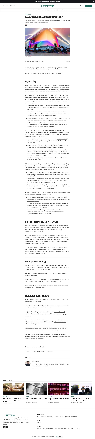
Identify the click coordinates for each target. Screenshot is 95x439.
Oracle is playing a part (36, 158)
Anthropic (50, 351)
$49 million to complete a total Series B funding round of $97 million (51, 279)
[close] (93, 2)
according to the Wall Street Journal (40, 269)
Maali (53, 436)
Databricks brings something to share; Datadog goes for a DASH (13, 400)
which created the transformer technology (55, 153)
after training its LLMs (60, 322)
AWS (38, 351)
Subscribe (88, 5)
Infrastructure (49, 428)
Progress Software (43, 351)
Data (78, 428)
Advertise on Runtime (61, 10)
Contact (35, 10)
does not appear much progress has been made (48, 251)
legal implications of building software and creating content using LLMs (48, 185)
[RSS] (7, 427)
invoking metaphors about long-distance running (38, 194)
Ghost (49, 436)
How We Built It (41, 428)
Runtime (38, 436)
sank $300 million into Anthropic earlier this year (44, 145)
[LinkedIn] (4, 427)
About (30, 10)
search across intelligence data (60, 299)
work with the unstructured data (61, 336)
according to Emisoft (56, 239)
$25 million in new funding (44, 285)
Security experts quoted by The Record (35, 247)
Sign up (39, 422)
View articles (35, 368)
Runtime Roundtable (50, 10)
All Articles (41, 10)
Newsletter (28, 14)
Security (73, 428)
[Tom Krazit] (26, 25)
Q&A (55, 428)
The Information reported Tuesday (47, 182)
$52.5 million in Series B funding (44, 273)
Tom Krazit (30, 25)
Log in (81, 5)
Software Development (64, 428)
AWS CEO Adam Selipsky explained (48, 85)
